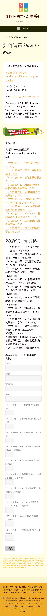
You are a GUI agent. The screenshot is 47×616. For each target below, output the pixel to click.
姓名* (7, 363)
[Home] (4, 37)
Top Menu (25, 28)
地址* (7, 374)
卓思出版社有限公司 (16, 72)
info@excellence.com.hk (27, 96)
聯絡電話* (9, 384)
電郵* (7, 394)
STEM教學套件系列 (23, 16)
